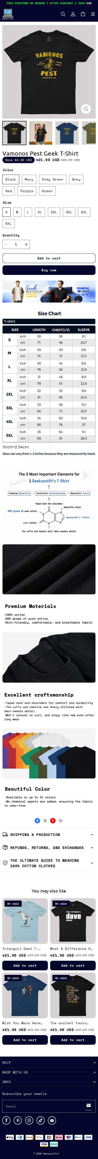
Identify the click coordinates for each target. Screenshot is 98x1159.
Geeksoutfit (51, 1153)
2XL (54, 212)
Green (47, 190)
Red (8, 190)
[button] (93, 14)
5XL (8, 223)
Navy (29, 179)
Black (10, 179)
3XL (69, 212)
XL (40, 212)
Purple (27, 190)
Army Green (52, 179)
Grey (76, 179)
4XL (84, 212)
